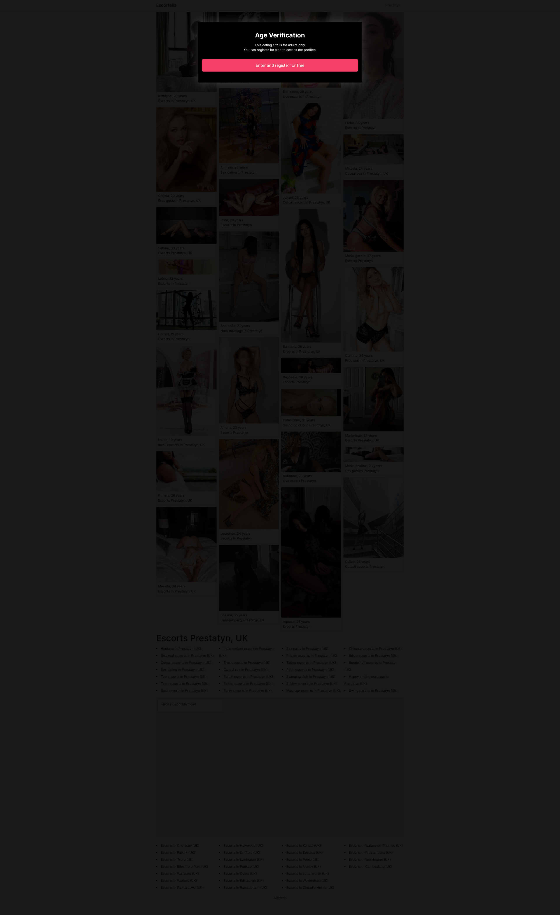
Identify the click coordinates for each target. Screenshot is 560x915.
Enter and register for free (280, 65)
